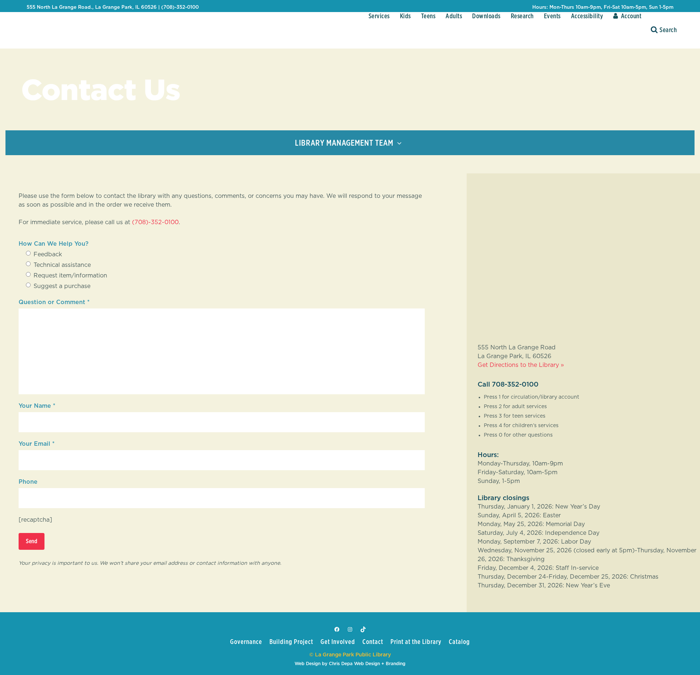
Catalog (459, 642)
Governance (246, 642)
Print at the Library (416, 642)
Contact (372, 642)
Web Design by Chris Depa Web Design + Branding (350, 663)
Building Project (291, 642)
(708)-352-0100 (155, 222)
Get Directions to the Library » (521, 365)
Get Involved (337, 642)
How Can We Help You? (54, 244)
